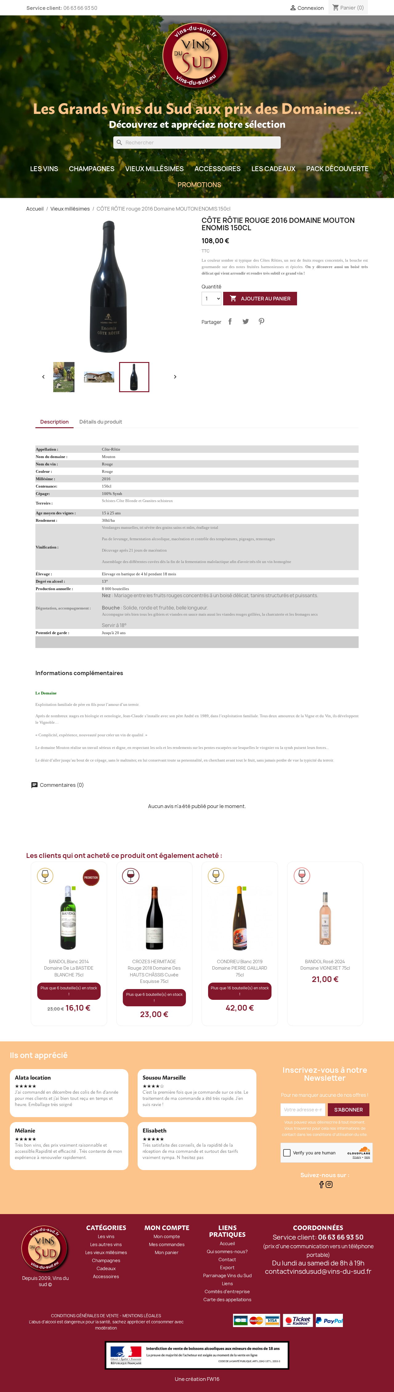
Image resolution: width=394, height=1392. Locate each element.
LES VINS (44, 168)
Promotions (199, 184)
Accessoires (218, 168)
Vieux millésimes (154, 168)
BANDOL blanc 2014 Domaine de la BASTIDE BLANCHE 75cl (69, 968)
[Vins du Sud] (45, 1249)
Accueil (227, 1243)
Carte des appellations (227, 1299)
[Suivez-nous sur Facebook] (321, 1186)
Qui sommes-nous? (227, 1251)
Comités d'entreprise (227, 1291)
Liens (227, 1283)
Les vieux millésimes (106, 1252)
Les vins (106, 1236)
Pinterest (261, 321)
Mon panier (167, 1252)
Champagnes (92, 168)
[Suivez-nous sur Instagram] (329, 1186)
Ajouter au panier (260, 298)
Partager (230, 321)
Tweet (245, 321)
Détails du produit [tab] (100, 421)
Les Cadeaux (273, 168)
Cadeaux (106, 1268)
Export (227, 1267)
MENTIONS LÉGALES (142, 1315)
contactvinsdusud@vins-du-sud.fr (318, 1271)
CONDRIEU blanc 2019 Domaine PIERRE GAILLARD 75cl (239, 968)
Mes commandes (167, 1244)
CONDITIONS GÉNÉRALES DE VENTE (85, 1315)
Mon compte (167, 1236)
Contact (227, 1259)
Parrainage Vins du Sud (227, 1275)
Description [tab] (54, 421)
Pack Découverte (337, 168)
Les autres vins (106, 1244)
